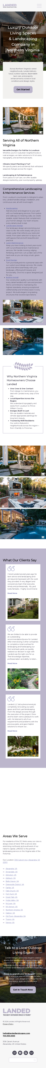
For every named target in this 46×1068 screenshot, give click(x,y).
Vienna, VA (10, 923)
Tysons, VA (10, 919)
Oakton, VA (10, 913)
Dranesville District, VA (15, 884)
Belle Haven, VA (12, 881)
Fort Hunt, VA (11, 894)
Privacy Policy (8, 1024)
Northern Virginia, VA (14, 910)
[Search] (34, 1060)
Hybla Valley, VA (12, 900)
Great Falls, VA (11, 897)
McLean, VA (10, 903)
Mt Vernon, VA (11, 907)
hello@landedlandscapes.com (16, 1033)
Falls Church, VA (12, 891)
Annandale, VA (11, 872)
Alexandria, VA (11, 869)
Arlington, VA (11, 875)
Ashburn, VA (11, 878)
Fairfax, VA (10, 888)
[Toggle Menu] (39, 6)
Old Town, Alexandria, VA (16, 916)
